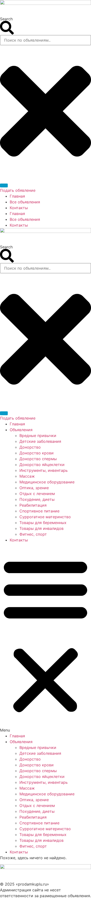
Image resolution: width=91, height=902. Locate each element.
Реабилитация (33, 505)
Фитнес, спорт (33, 534)
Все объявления (25, 202)
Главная (17, 196)
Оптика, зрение (34, 487)
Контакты (19, 207)
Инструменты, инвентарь (43, 470)
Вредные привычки (37, 435)
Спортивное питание (39, 511)
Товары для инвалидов (41, 528)
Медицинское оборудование (46, 482)
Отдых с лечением (37, 493)
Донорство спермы (38, 458)
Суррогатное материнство (45, 516)
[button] (45, 638)
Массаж (27, 476)
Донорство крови (36, 453)
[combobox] (45, 40)
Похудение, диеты (37, 499)
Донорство (30, 447)
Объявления (21, 429)
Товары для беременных (42, 522)
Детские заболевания (40, 441)
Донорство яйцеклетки (42, 464)
